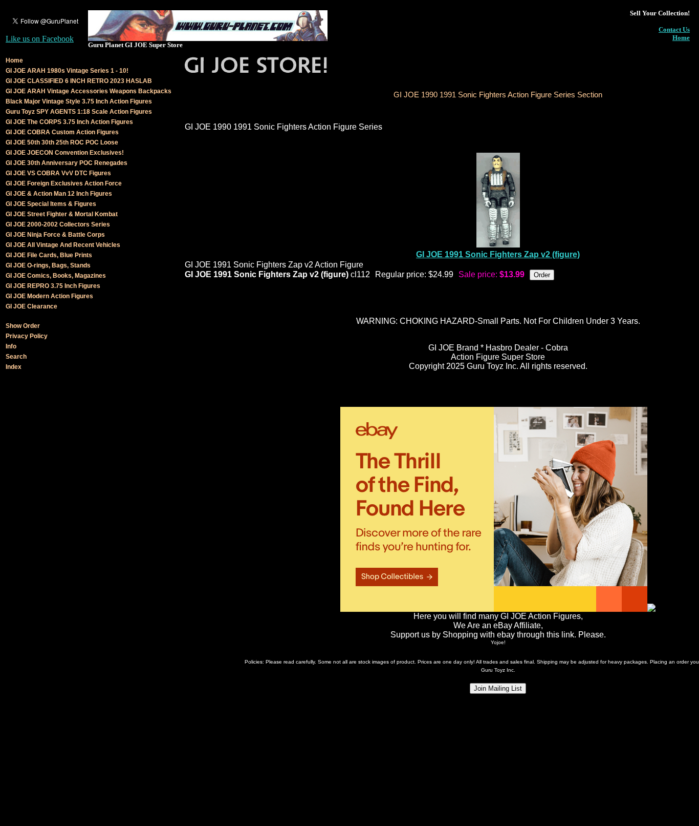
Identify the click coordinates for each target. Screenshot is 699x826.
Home (681, 38)
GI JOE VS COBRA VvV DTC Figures (58, 173)
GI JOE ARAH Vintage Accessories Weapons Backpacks (88, 91)
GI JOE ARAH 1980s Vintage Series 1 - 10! (67, 70)
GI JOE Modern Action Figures (49, 296)
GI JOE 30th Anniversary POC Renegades (66, 163)
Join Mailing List (498, 688)
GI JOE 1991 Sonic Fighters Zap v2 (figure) (498, 254)
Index (13, 366)
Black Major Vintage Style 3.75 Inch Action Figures (79, 101)
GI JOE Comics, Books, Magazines (56, 275)
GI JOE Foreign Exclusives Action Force (64, 183)
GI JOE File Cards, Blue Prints (49, 255)
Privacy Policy (27, 336)
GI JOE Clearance (31, 306)
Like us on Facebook (40, 38)
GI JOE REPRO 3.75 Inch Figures (53, 286)
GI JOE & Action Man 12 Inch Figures (59, 193)
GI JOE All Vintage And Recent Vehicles (63, 245)
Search (16, 356)
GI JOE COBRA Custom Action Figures (62, 132)
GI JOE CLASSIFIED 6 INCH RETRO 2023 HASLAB (79, 81)
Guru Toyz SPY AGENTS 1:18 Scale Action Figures (79, 111)
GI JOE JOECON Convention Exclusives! (65, 152)
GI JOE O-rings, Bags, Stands (48, 265)
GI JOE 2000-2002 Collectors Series (58, 224)
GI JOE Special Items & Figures (51, 204)
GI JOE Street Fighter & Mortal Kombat (62, 214)
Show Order (23, 325)
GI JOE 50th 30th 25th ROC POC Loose (62, 142)
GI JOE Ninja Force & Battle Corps (55, 234)
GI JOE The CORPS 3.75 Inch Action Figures (69, 122)
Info (11, 346)
